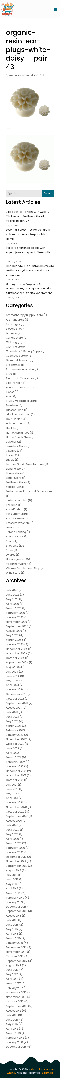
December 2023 (16, 694)
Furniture (12, 405)
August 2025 (14, 631)
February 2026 (15, 613)
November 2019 (16, 861)
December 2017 (16, 947)
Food (9, 396)
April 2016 (12, 1029)
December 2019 (16, 857)
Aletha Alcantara (19, 75)
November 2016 (16, 997)
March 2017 (13, 983)
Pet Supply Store (17, 514)
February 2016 (15, 1038)
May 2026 (12, 599)
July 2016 (12, 1015)
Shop (9, 541)
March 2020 (14, 843)
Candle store (14, 338)
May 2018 (12, 929)
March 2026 (14, 608)
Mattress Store (16, 482)
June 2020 (12, 830)
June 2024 (13, 676)
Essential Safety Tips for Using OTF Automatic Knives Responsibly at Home (28, 234)
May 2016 (12, 1024)
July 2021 (11, 785)
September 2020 (17, 816)
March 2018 (13, 938)
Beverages (13, 324)
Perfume (11, 505)
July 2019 (11, 875)
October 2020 (15, 812)
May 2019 (12, 884)
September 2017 (17, 961)
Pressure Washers (18, 523)
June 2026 (12, 595)
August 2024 (14, 667)
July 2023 (12, 712)
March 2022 (13, 757)
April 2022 (12, 753)
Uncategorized (15, 559)
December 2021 (16, 771)
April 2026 (12, 604)
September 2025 (17, 626)
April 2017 (12, 979)
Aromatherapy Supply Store (24, 315)
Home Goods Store (18, 437)
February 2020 (15, 848)
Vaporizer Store (16, 564)
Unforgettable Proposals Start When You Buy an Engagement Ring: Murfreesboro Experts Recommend (29, 288)
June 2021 (12, 789)
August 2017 (13, 965)
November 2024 (16, 653)
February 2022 (15, 762)
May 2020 (12, 834)
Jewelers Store (16, 446)
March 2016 (13, 1033)
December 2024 (17, 649)
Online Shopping (16, 500)
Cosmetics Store (17, 356)
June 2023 (12, 717)
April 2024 (12, 685)
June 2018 (12, 925)
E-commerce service (20, 369)
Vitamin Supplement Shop (23, 568)
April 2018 (12, 934)
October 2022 (15, 744)
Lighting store (15, 469)
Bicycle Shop (14, 329)
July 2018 (12, 920)
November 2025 (16, 622)
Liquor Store (14, 478)
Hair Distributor (16, 423)
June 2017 (12, 970)
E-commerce (15, 365)
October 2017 (15, 956)
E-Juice (11, 374)
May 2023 (12, 721)
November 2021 (16, 775)
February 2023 (15, 730)
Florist (10, 392)
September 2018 (17, 911)
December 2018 (16, 906)
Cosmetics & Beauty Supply (24, 351)
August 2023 (14, 708)
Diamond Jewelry (17, 360)
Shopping (12, 546)
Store (9, 550)
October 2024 (15, 658)
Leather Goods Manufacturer (25, 464)
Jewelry (11, 451)
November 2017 (16, 952)
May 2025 (12, 635)
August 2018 (13, 916)
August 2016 (13, 1011)
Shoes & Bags (15, 536)
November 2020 (16, 807)
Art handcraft (15, 320)
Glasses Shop (15, 410)
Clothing (11, 342)
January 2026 (15, 617)
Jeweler (11, 442)
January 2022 (15, 766)
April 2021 (12, 798)
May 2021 (12, 793)
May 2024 (12, 680)
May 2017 (12, 974)
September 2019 (16, 866)
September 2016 (17, 1006)
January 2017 (14, 988)
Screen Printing (16, 532)
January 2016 (14, 1042)
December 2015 (16, 1047)
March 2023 (13, 726)
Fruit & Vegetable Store (21, 401)
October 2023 (15, 699)
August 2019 (13, 870)
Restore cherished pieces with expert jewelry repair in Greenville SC (28, 252)
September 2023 (17, 703)
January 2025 (15, 644)
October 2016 (15, 1001)
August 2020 (14, 821)
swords (10, 555)
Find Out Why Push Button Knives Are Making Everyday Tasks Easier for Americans (30, 270)
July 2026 (12, 590)
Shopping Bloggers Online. (31, 1071)
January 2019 (14, 902)
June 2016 (12, 1019)
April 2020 (12, 839)
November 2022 (16, 739)
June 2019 (12, 879)
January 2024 (15, 689)
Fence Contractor (18, 387)
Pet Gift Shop (14, 509)
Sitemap (47, 1073)
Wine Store (13, 573)
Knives (10, 455)
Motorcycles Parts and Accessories (29, 491)
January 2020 (15, 852)
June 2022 (12, 748)
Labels (10, 460)
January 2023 (15, 735)
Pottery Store (15, 518)
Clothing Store (15, 347)
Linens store (14, 473)
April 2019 (12, 888)
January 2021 (14, 802)
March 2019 (13, 893)
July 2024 (12, 672)
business (11, 333)
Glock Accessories (18, 414)
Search (48, 193)
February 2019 (15, 898)
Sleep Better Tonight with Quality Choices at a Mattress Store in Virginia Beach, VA (27, 216)
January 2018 (14, 943)
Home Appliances (17, 433)
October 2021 (15, 780)
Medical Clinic (15, 487)
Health (10, 428)
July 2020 (12, 825)
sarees (10, 527)
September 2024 (17, 662)
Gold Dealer (14, 419)
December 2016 (16, 992)
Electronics (13, 383)
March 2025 (14, 640)
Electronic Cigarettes (20, 378)
